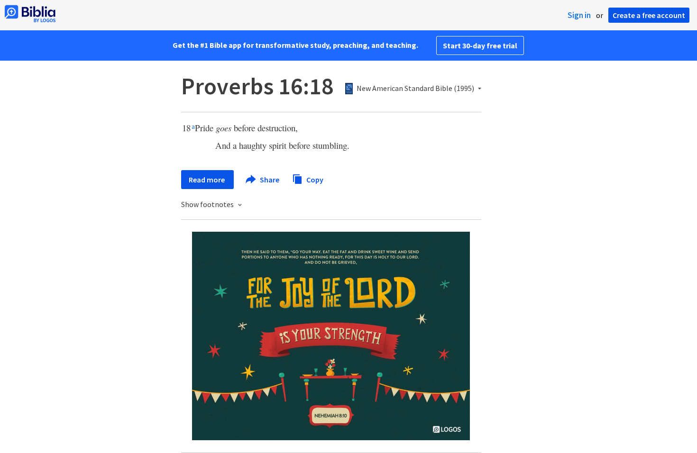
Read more (207, 179)
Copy (314, 179)
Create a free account (649, 15)
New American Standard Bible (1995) (415, 88)
